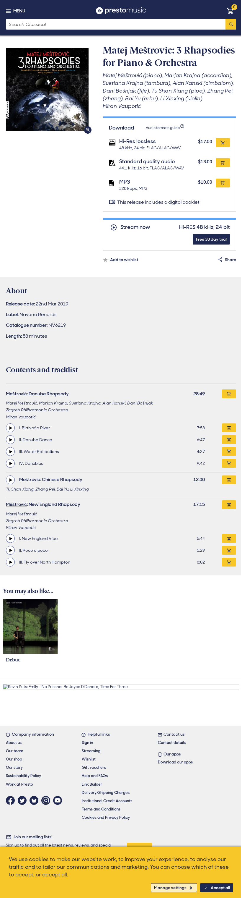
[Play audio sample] (10, 427)
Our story (14, 767)
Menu (19, 11)
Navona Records (38, 314)
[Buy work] (229, 393)
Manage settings (170, 887)
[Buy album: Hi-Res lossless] (223, 142)
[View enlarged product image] (47, 89)
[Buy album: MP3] (223, 183)
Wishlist (89, 759)
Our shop (14, 759)
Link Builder (92, 784)
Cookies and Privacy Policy (106, 817)
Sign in (87, 742)
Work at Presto (19, 784)
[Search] (230, 24)
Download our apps (175, 762)
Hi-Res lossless (137, 141)
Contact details (172, 742)
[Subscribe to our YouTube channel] (59, 800)
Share (230, 259)
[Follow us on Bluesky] (35, 800)
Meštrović (16, 394)
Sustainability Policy (23, 775)
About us (14, 742)
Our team (14, 750)
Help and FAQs (95, 775)
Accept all (220, 887)
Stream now (135, 227)
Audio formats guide (163, 127)
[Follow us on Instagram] (47, 800)
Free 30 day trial (211, 239)
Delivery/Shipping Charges (106, 792)
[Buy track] (229, 427)
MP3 (124, 181)
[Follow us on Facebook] (12, 800)
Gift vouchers (94, 767)
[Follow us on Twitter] (24, 800)
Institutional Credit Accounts (107, 800)
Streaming (91, 750)
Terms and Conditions (101, 809)
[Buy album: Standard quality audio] (223, 162)
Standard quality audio (147, 161)
